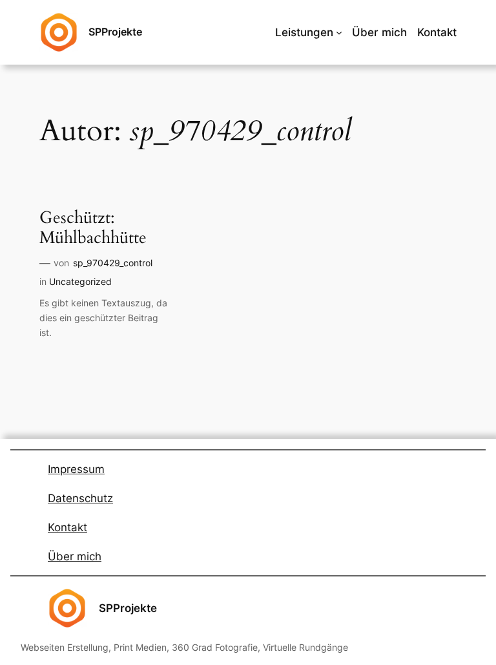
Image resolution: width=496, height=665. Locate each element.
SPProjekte (115, 31)
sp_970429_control (112, 262)
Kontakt (67, 527)
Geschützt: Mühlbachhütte (93, 228)
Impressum (76, 469)
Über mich (74, 556)
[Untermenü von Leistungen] (339, 32)
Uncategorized (80, 281)
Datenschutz (80, 498)
